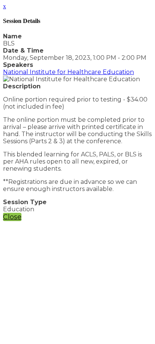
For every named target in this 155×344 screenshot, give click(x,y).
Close (12, 217)
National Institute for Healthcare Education (68, 72)
